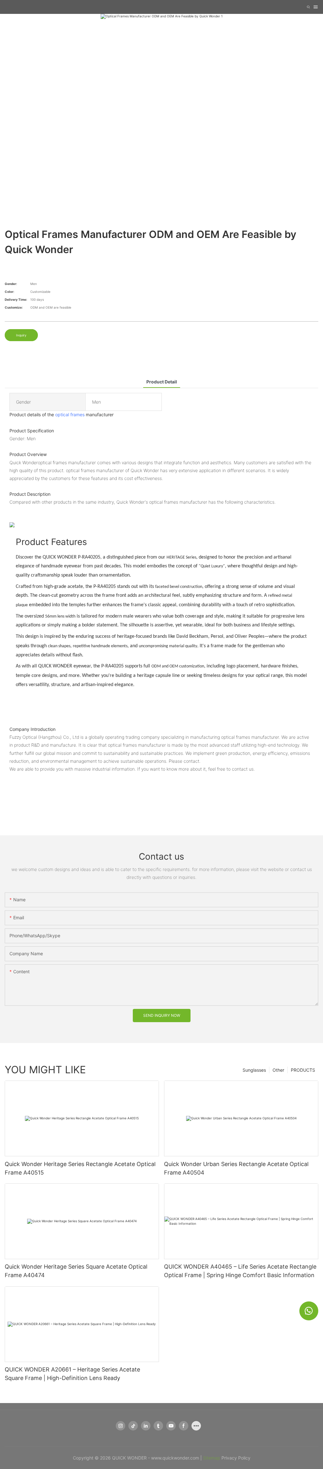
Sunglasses (254, 1070)
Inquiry (21, 335)
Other (278, 1070)
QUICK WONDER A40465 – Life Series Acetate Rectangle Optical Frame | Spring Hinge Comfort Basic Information (240, 1270)
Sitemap (211, 1457)
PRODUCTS (303, 1070)
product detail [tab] (161, 381)
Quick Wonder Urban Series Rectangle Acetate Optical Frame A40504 (236, 1168)
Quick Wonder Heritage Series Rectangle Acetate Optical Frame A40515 (80, 1168)
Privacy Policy (235, 1457)
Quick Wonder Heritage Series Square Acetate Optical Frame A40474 (76, 1270)
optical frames (70, 414)
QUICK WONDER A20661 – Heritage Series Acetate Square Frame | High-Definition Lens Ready (72, 1373)
